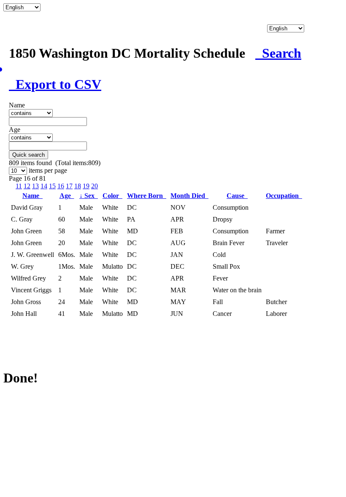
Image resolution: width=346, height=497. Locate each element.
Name (32, 195)
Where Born (146, 195)
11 (19, 186)
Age (66, 195)
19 (86, 186)
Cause (237, 195)
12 (27, 186)
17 (69, 186)
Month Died (189, 195)
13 (35, 186)
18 (77, 186)
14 (44, 186)
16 (60, 186)
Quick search (28, 155)
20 (94, 186)
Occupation (284, 195)
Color (112, 195)
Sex (88, 195)
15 (52, 186)
